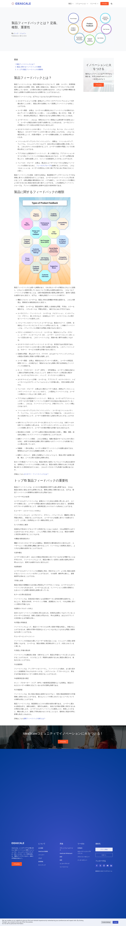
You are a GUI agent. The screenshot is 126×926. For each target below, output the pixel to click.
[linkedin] (111, 865)
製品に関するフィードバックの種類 (29, 67)
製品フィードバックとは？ (25, 64)
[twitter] (100, 865)
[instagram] (104, 865)
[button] (111, 3)
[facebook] (96, 865)
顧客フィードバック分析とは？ (35, 718)
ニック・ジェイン (20, 33)
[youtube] (107, 865)
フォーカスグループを (44, 165)
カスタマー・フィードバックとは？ (36, 474)
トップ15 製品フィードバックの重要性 (30, 69)
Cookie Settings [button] (106, 922)
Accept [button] (115, 922)
